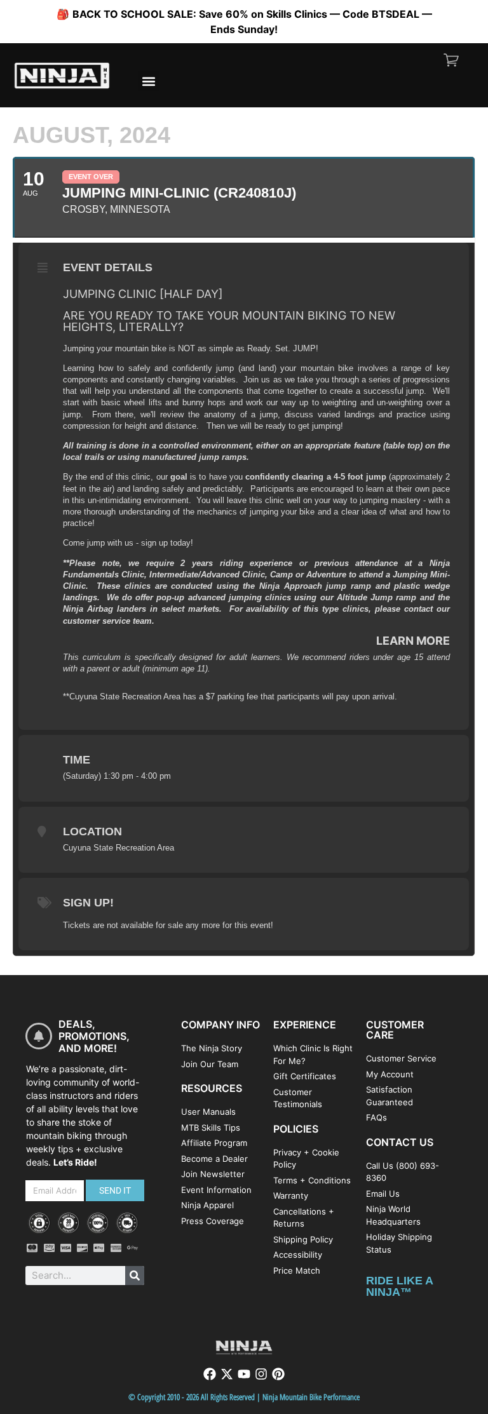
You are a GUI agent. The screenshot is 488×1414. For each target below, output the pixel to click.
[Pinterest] (278, 1374)
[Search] (134, 1275)
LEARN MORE (413, 640)
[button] (148, 81)
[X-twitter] (226, 1374)
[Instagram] (261, 1374)
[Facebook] (209, 1374)
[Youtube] (244, 1374)
